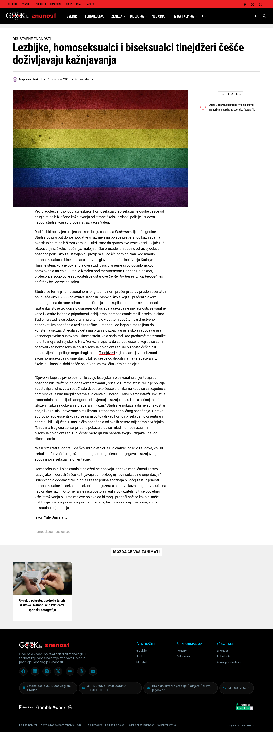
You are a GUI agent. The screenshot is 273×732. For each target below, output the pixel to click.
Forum (68, 4)
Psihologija (224, 656)
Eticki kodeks (94, 725)
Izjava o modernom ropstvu (57, 725)
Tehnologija (94, 16)
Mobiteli (41, 4)
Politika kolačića (115, 725)
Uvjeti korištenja (166, 725)
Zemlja (116, 16)
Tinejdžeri (107, 353)
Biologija (137, 16)
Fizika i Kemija (183, 16)
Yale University (55, 517)
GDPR (80, 725)
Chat (79, 4)
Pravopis (55, 4)
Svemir (72, 16)
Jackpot (91, 4)
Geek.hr (141, 651)
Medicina (158, 16)
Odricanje (183, 656)
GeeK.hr (12, 4)
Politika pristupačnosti (141, 725)
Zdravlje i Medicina (229, 662)
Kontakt (182, 651)
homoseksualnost (47, 531)
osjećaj (66, 531)
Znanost (26, 4)
